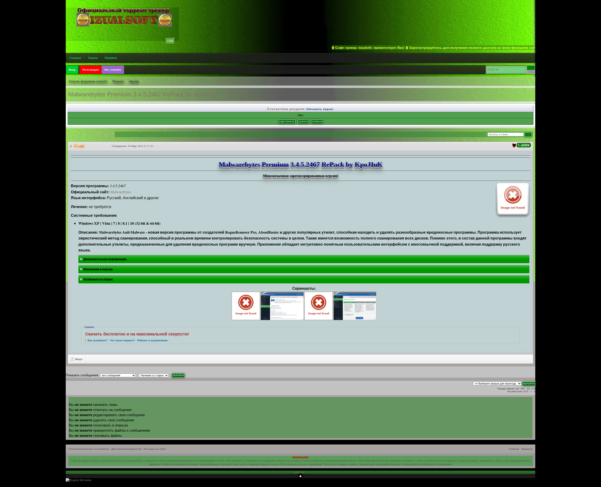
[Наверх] (300, 476)
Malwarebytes (120, 191)
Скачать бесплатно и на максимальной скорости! (137, 334)
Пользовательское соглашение (89, 449)
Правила (111, 58)
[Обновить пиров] (320, 109)
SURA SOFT (299, 472)
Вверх (78, 359)
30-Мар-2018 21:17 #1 (141, 146)
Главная (75, 58)
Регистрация (90, 70)
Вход (72, 70)
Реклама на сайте (155, 449)
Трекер (93, 58)
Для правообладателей (126, 449)
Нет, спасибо (112, 70)
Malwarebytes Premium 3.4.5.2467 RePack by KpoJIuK (142, 94)
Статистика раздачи (286, 108)
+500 (170, 41)
